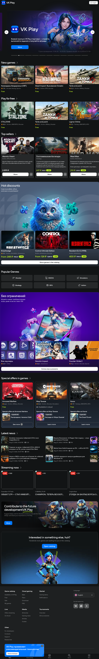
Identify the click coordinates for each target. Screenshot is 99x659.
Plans (23, 597)
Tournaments (44, 609)
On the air (8, 616)
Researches (8, 639)
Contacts (7, 634)
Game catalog (10, 591)
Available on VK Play (11, 595)
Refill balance (43, 597)
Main (23, 595)
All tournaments (44, 616)
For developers (9, 631)
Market (42, 591)
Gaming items (43, 595)
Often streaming (10, 613)
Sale (6, 600)
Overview (42, 613)
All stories (25, 613)
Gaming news (26, 616)
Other (7, 627)
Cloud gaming (27, 591)
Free (6, 597)
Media (24, 609)
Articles (24, 618)
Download (25, 600)
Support (7, 637)
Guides (24, 621)
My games (8, 603)
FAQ (23, 603)
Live (6, 609)
